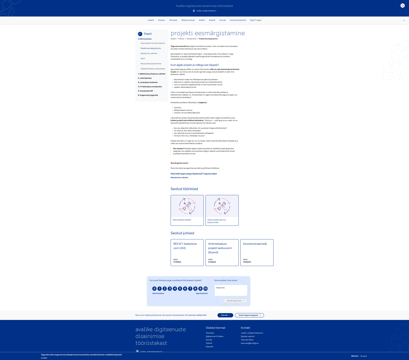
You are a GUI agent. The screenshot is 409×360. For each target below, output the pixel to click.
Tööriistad (173, 20)
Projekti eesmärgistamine (151, 48)
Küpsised (209, 347)
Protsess (161, 20)
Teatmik (212, 20)
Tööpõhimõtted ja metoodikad (153, 69)
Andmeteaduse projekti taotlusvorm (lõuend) (222, 252)
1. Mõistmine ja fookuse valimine (151, 74)
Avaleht (151, 20)
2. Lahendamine (145, 78)
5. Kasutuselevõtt (145, 91)
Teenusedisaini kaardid (187, 210)
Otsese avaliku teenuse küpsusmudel (222, 210)
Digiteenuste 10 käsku (214, 336)
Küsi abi (223, 20)
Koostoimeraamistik (238, 20)
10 (205, 289)
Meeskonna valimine (149, 53)
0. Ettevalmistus (145, 39)
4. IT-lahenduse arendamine (150, 87)
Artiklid (202, 20)
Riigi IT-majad (255, 20)
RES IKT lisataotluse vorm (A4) (187, 252)
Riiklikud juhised (188, 20)
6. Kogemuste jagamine (148, 95)
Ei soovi (364, 356)
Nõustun (355, 356)
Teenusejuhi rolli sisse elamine (153, 43)
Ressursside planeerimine (151, 64)
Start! (143, 59)
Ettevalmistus (191, 39)
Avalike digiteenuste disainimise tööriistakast (204, 5)
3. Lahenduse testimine (148, 82)
